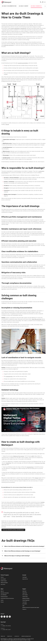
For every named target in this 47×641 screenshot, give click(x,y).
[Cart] (42, 2)
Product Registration (25, 600)
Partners (2, 577)
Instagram (10, 617)
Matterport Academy (25, 598)
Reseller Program (4, 580)
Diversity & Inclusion (4, 596)
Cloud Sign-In (24, 577)
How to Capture (25, 594)
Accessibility (24, 603)
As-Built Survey (23, 6)
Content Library (25, 596)
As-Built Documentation (9, 6)
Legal (23, 605)
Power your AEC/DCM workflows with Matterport (13, 529)
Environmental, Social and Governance (7, 598)
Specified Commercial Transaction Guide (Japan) (30, 607)
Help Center (24, 591)
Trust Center (24, 602)
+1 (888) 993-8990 (6, 625)
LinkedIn (7, 617)
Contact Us (24, 609)
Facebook (2, 617)
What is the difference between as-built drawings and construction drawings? (24, 546)
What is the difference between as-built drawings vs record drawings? (22, 551)
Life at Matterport (3, 594)
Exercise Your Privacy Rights (26, 636)
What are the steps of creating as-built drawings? (17, 555)
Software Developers (4, 582)
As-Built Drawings (36, 6)
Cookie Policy (16, 636)
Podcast (2, 602)
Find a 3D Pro (3, 584)
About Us (2, 591)
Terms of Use (3, 636)
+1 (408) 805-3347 (6, 629)
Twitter (4, 617)
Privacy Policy (9, 636)
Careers (2, 600)
